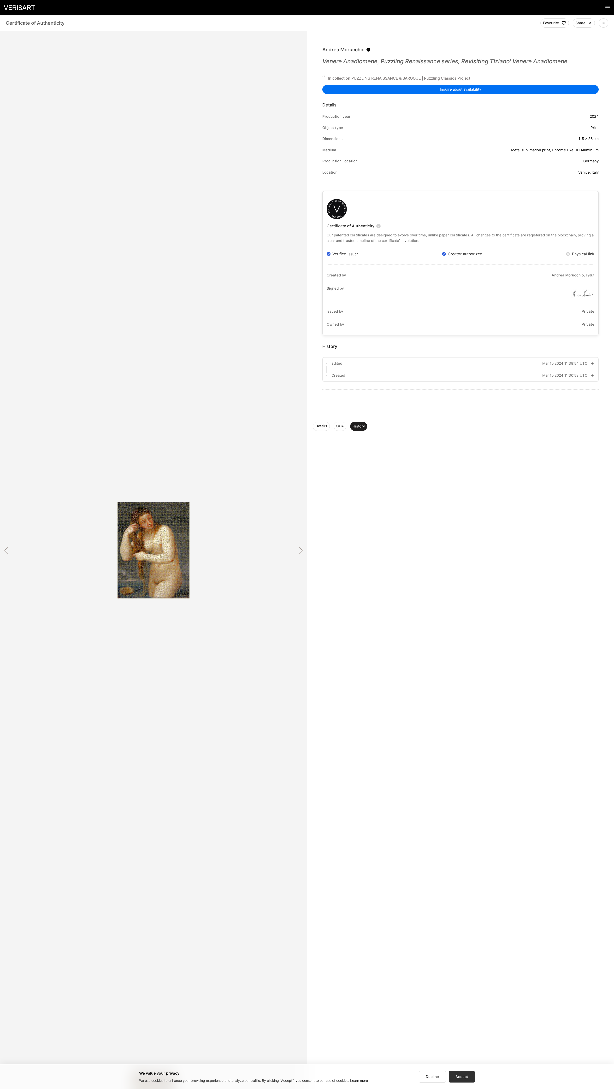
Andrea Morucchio (343, 50)
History (359, 426)
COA (340, 426)
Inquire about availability (460, 89)
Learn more (359, 1080)
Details (321, 426)
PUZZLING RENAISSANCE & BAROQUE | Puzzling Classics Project (410, 78)
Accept (461, 1076)
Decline (432, 1076)
